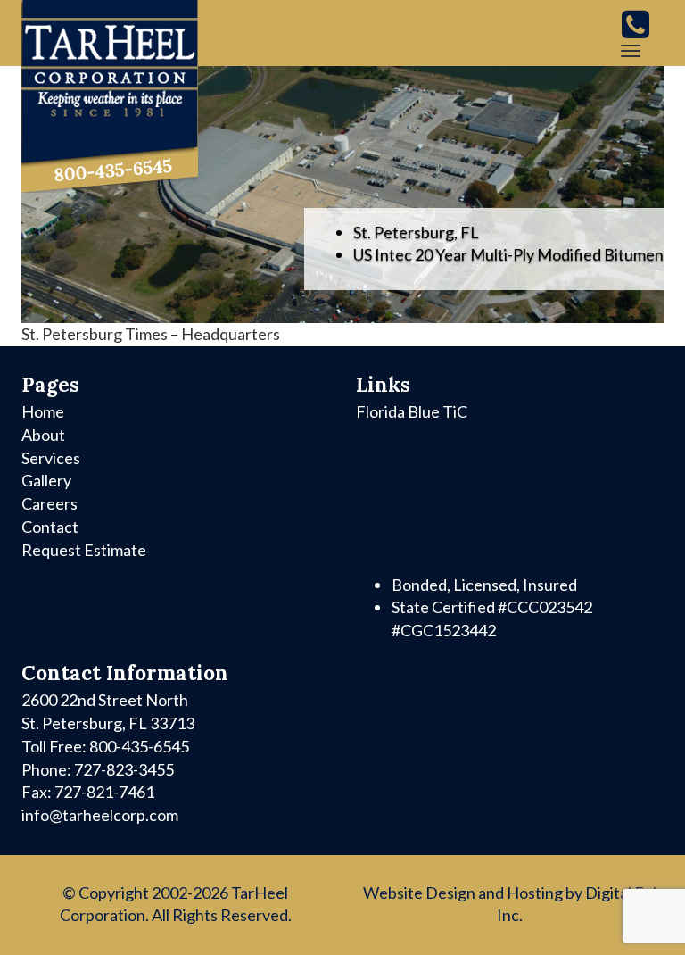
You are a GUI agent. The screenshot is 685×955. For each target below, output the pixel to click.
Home (42, 411)
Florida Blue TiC (411, 411)
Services (50, 458)
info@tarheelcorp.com (99, 815)
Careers (49, 503)
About (43, 434)
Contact (49, 526)
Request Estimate (83, 550)
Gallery (46, 480)
